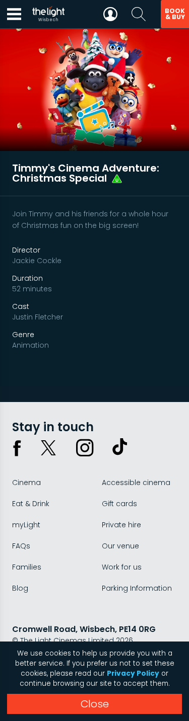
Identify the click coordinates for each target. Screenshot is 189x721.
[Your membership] (110, 14)
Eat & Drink (30, 504)
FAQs (21, 546)
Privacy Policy (133, 673)
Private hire (121, 525)
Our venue (120, 546)
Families (26, 567)
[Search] (138, 14)
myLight (26, 525)
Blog (20, 588)
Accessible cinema (136, 482)
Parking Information (137, 588)
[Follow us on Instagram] (85, 448)
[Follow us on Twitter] (48, 448)
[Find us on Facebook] (17, 448)
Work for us (122, 567)
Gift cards (119, 504)
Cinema (26, 482)
